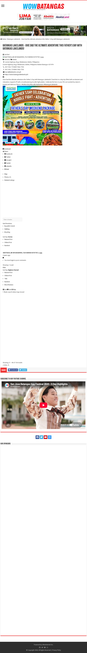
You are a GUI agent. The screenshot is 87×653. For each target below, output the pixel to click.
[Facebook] (37, 437)
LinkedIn (9, 166)
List (5, 289)
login (12, 260)
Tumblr (8, 163)
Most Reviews (8, 285)
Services (7, 59)
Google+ (9, 160)
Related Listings (9, 180)
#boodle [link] (33, 84)
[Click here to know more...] (43, 30)
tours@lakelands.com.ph (13, 72)
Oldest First (8, 242)
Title (5, 278)
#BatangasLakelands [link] (50, 84)
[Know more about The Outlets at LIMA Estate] (43, 17)
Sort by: (7, 237)
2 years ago (6, 255)
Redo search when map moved (14, 292)
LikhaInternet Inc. (47, 645)
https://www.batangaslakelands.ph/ (16, 74)
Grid (10, 289)
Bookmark (7, 149)
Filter (4, 267)
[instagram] (49, 437)
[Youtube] (45, 437)
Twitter (8, 157)
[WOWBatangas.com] (43, 6)
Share (6, 151)
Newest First (8, 239)
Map (5, 174)
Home (4, 39)
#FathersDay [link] (26, 84)
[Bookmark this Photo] (3, 258)
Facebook (9, 154)
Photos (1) (7, 177)
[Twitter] (41, 437)
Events (14, 59)
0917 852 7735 (19, 67)
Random (7, 245)
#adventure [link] (40, 84)
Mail (7, 169)
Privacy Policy (56, 650)
